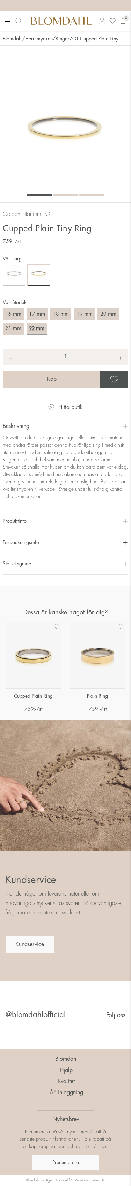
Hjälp (66, 1070)
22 (36, 328)
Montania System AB (90, 1180)
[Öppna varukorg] (123, 21)
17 (37, 314)
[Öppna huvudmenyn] (8, 21)
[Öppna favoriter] (112, 21)
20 (108, 314)
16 (13, 314)
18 (61, 314)
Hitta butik (70, 407)
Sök (20, 21)
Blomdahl (12, 38)
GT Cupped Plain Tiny (95, 38)
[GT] (39, 275)
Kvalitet (66, 1081)
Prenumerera (65, 1162)
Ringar (63, 38)
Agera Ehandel (57, 1180)
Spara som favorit (127, 379)
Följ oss (115, 1015)
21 (13, 328)
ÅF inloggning (66, 1092)
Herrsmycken (39, 38)
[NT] (14, 275)
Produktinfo (15, 521)
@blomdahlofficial (36, 1015)
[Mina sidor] (102, 21)
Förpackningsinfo (21, 542)
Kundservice (29, 944)
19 (85, 314)
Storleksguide (17, 563)
